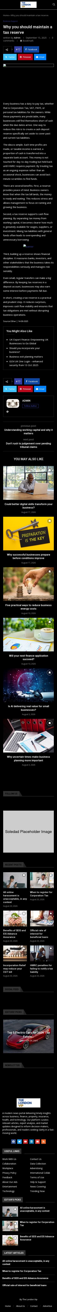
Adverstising (36, 1168)
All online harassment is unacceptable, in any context (15, 897)
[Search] (53, 4)
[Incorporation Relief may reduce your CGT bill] (15, 953)
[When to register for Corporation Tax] (42, 880)
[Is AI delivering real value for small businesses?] (28, 685)
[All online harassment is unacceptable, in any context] (15, 880)
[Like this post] (19, 49)
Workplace (7, 1168)
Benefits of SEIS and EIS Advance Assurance (14, 934)
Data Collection (38, 1164)
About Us (20, 1306)
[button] (6, 1036)
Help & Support (38, 1182)
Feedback (7, 1177)
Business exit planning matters (26, 356)
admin (17, 37)
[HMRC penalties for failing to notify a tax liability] (42, 953)
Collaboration (9, 1164)
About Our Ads (9, 1182)
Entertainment (9, 1187)
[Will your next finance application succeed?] (28, 634)
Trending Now (37, 1191)
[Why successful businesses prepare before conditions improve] (28, 533)
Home (6, 15)
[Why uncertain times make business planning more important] (28, 735)
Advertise (47, 1306)
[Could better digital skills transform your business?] (28, 483)
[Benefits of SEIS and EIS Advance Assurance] (15, 918)
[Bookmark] (49, 470)
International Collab (40, 1173)
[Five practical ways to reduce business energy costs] (28, 584)
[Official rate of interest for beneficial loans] (42, 918)
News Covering (38, 1187)
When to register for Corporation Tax (41, 894)
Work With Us (9, 1159)
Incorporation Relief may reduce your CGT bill (14, 968)
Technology (8, 1191)
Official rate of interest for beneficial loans (39, 934)
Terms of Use (37, 1177)
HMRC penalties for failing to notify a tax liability (41, 968)
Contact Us (35, 1159)
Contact (34, 1306)
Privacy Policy (9, 1173)
